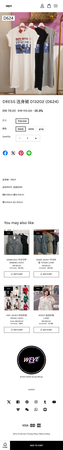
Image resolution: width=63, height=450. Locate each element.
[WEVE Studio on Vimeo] (18, 411)
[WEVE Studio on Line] (45, 411)
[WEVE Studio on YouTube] (54, 404)
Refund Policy (44, 434)
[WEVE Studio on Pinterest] (27, 404)
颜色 (4, 128)
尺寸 (4, 120)
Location (31, 390)
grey (41, 129)
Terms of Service (19, 434)
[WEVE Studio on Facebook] (18, 404)
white (31, 129)
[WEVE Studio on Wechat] (27, 411)
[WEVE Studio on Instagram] (36, 404)
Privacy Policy (32, 434)
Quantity (6, 136)
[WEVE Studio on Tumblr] (45, 404)
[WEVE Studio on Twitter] (9, 404)
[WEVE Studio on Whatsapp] (36, 411)
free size (22, 121)
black (20, 129)
